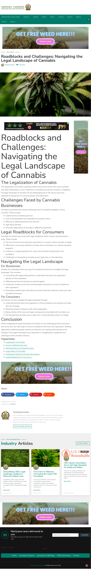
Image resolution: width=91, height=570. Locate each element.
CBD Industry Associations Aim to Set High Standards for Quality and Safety (75, 465)
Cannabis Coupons (26, 555)
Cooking (35, 17)
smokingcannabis (9, 65)
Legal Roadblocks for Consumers (19, 357)
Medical (78, 17)
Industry (69, 17)
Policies (4, 22)
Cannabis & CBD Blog (45, 555)
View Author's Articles (22, 426)
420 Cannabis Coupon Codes (11, 17)
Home (14, 555)
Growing (60, 17)
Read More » (6, 490)
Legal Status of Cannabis (15, 351)
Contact (76, 555)
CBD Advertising (63, 555)
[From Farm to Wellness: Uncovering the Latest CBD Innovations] (45, 458)
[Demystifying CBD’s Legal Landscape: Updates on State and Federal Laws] (15, 458)
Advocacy (26, 17)
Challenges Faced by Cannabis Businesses (23, 354)
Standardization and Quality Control (20, 348)
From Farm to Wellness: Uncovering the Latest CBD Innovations (45, 473)
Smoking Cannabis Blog (37, 565)
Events (52, 17)
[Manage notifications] (86, 565)
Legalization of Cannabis (15, 342)
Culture (44, 17)
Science (12, 22)
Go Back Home (82, 443)
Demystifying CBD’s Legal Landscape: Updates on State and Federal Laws (14, 473)
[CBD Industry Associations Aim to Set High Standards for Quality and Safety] (76, 453)
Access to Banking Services (16, 345)
